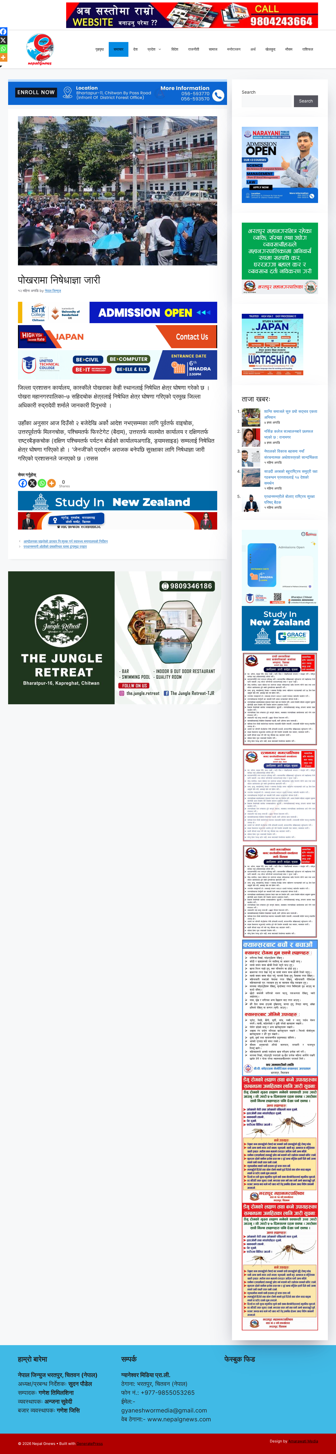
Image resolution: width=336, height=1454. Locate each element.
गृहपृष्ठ (99, 49)
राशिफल (307, 49)
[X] (32, 483)
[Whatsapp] (42, 483)
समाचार (118, 49)
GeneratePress (89, 1443)
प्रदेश (151, 49)
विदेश (174, 49)
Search (249, 92)
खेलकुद (270, 49)
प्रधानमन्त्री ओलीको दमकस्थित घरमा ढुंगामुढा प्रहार (55, 546)
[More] (51, 483)
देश (135, 49)
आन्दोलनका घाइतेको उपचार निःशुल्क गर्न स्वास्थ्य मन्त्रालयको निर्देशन (66, 541)
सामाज (213, 49)
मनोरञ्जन (234, 49)
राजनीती (193, 49)
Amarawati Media (303, 1441)
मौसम (288, 49)
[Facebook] (22, 483)
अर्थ (253, 49)
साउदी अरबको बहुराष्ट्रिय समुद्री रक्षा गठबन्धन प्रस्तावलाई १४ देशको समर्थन (291, 477)
